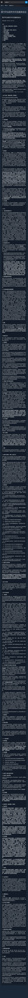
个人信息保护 (6, 33)
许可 (4, 27)
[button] (2, 5)
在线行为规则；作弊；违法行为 (10, 29)
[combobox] (14, 2)
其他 (4, 40)
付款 (4, 28)
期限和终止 (6, 38)
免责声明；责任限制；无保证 (9, 36)
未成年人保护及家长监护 (9, 35)
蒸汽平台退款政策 (18, 142)
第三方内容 (6, 31)
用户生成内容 (6, 32)
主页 (2, 9)
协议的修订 (6, 37)
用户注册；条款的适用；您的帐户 (10, 26)
